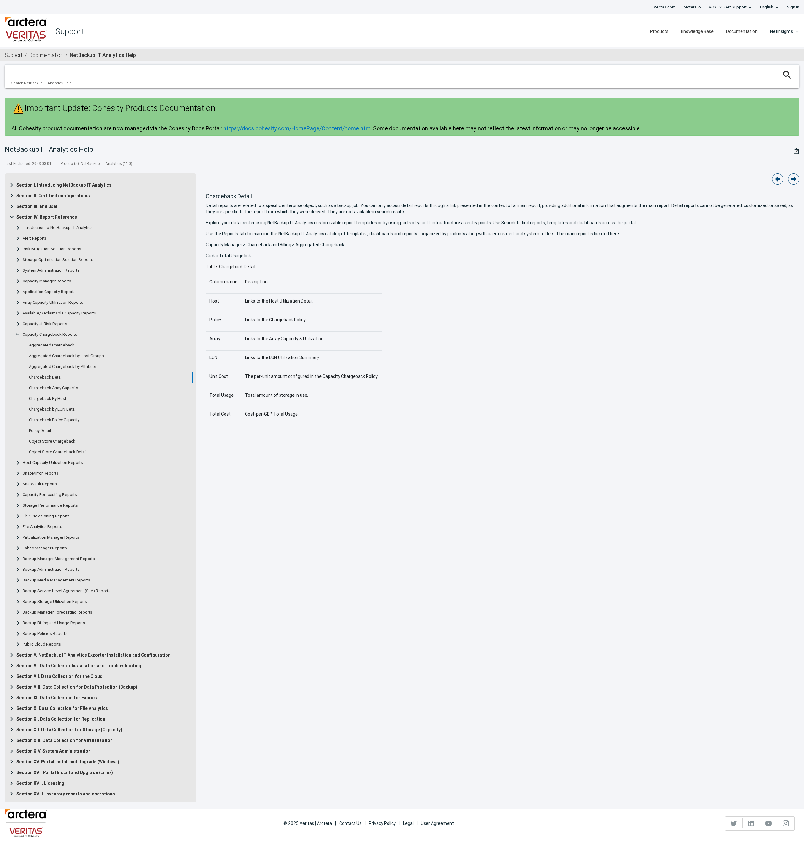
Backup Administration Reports (51, 569)
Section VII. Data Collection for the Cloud (59, 676)
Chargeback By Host (47, 398)
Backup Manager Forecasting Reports (57, 612)
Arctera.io (692, 7)
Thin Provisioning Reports (46, 516)
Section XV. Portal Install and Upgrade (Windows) (67, 761)
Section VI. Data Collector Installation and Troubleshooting (78, 665)
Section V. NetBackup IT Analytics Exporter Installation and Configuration (93, 654)
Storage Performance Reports (50, 505)
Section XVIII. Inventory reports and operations (65, 793)
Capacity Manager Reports (47, 281)
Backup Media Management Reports (56, 580)
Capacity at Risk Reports (45, 323)
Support (13, 55)
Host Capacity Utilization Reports (53, 462)
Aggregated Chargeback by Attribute (62, 366)
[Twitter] (734, 823)
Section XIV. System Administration (53, 751)
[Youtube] (768, 823)
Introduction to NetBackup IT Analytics (58, 227)
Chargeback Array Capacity (53, 387)
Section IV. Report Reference (46, 217)
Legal (408, 823)
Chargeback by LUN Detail (53, 409)
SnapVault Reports (40, 484)
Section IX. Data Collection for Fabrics (56, 697)
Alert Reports (35, 238)
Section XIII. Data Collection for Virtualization (64, 740)
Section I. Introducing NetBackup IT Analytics (63, 185)
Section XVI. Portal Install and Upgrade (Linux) (64, 772)
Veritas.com (665, 7)
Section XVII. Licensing (40, 783)
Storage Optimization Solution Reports (58, 259)
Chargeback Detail (45, 377)
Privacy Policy (382, 823)
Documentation (742, 31)
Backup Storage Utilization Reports (55, 601)
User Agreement (437, 823)
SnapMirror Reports (40, 473)
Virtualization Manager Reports (51, 537)
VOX (713, 7)
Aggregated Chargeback (51, 345)
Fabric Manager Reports (45, 548)
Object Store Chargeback (52, 441)
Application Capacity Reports (49, 291)
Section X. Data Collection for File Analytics (62, 708)
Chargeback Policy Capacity (54, 420)
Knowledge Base (697, 31)
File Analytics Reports (42, 526)
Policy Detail (40, 430)
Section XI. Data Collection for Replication (60, 719)
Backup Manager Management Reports (59, 558)
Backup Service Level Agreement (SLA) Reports (67, 590)
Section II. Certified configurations (53, 195)
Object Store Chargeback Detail (58, 452)
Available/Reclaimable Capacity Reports (59, 313)
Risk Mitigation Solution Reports (52, 249)
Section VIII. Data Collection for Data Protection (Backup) (76, 687)
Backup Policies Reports (45, 633)
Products (659, 31)
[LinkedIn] (751, 823)
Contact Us (350, 823)
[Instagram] (785, 823)
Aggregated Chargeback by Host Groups (66, 355)
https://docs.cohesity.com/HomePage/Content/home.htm (297, 128)
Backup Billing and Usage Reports (54, 622)
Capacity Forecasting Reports (50, 494)
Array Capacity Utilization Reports (53, 302)
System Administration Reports (51, 270)
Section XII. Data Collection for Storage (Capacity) (69, 729)
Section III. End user (37, 206)
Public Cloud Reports (42, 644)
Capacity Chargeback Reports (50, 334)
